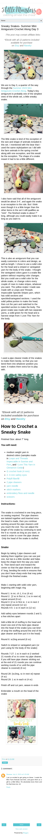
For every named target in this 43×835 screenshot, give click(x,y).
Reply (8, 787)
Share (5, 762)
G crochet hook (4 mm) (18, 471)
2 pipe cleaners (14, 482)
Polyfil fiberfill (13, 478)
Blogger (25, 833)
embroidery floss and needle (20, 493)
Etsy (17, 45)
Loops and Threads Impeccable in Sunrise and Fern (20, 461)
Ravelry (27, 45)
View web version (21, 829)
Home (21, 825)
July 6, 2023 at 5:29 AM (21, 774)
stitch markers (14, 489)
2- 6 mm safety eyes (17, 475)
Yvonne (9, 774)
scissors (11, 497)
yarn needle (12, 486)
